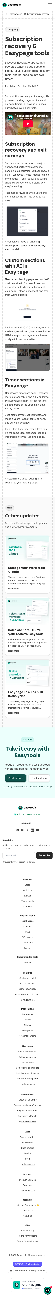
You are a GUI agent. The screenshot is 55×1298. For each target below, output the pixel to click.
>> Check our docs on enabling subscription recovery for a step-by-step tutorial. (25, 245)
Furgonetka (27, 1014)
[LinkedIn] (32, 830)
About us (27, 1216)
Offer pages (27, 937)
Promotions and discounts (27, 994)
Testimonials (27, 901)
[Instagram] (22, 830)
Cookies (27, 926)
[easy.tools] (11, 5)
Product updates (27, 1180)
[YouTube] (37, 830)
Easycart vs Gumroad (27, 1110)
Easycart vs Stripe (27, 1100)
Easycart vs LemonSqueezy (27, 1105)
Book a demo (39, 778)
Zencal (27, 962)
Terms (31, 862)
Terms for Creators (27, 1236)
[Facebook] (17, 830)
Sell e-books (27, 1062)
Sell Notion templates (27, 1078)
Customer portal (27, 978)
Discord (27, 1019)
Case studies (27, 1148)
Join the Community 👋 (27, 1205)
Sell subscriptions (27, 1057)
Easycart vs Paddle (27, 1116)
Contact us (27, 1210)
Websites (27, 890)
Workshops (27, 1142)
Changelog (13, 14)
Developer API (27, 1190)
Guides (27, 1153)
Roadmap (27, 1185)
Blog (27, 1159)
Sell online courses (27, 1051)
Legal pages (27, 921)
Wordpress (27, 1030)
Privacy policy (27, 1230)
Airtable (27, 1025)
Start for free (15, 778)
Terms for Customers (27, 1241)
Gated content (27, 983)
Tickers (27, 948)
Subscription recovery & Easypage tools (37, 14)
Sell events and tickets (27, 1068)
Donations (28, 942)
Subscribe (44, 855)
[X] (27, 830)
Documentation (27, 1137)
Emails (27, 896)
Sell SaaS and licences (27, 1073)
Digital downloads (27, 989)
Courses (28, 906)
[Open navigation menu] (50, 5)
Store (27, 885)
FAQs (27, 932)
